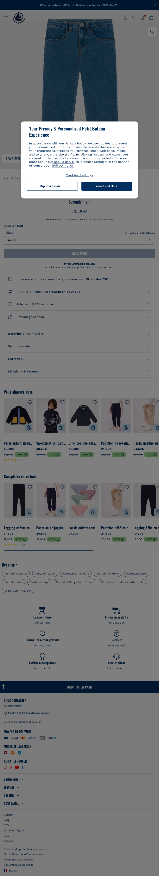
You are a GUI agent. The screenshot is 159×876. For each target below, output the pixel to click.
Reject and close (50, 186)
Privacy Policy (63, 165)
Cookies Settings (79, 175)
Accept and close (106, 186)
